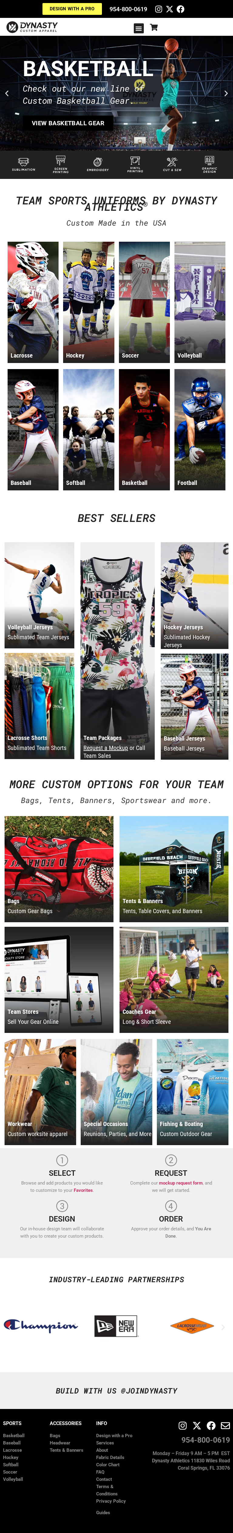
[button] (139, 28)
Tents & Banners (66, 1450)
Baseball (12, 1443)
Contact (104, 1479)
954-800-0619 (128, 9)
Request (171, 1173)
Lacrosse (12, 1450)
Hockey (11, 1457)
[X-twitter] (170, 9)
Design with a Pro (114, 1435)
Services (105, 1443)
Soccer (10, 1472)
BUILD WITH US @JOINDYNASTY (116, 1391)
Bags (55, 1435)
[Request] (171, 1160)
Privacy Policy (111, 1501)
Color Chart (108, 1464)
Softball (11, 1464)
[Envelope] (225, 1425)
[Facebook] (180, 9)
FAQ (100, 1472)
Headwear (60, 1443)
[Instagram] (159, 9)
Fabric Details (110, 1457)
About (102, 1450)
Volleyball (13, 1479)
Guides (103, 1512)
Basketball (14, 1435)
